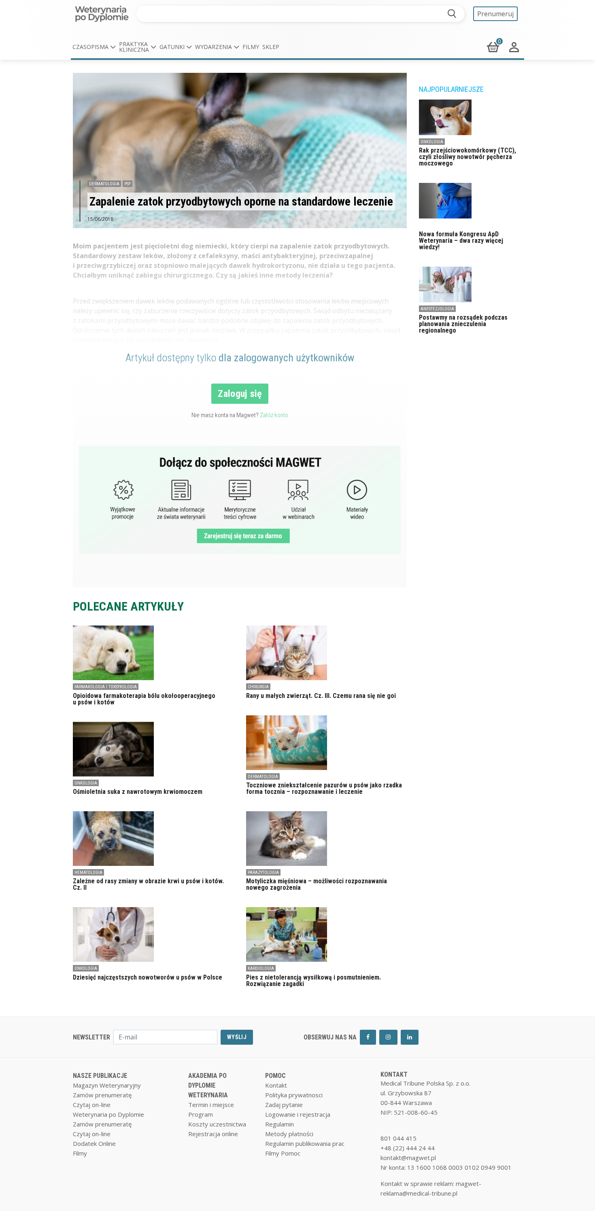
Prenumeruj (495, 13)
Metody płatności (289, 1134)
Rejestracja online (213, 1134)
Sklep (270, 47)
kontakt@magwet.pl (408, 1158)
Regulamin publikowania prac (304, 1143)
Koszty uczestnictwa (217, 1124)
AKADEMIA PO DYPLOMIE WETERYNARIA (208, 1085)
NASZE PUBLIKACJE (100, 1076)
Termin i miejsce (211, 1105)
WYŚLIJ (236, 1037)
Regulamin (279, 1124)
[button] (94, 47)
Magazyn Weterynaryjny (107, 1085)
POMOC (275, 1076)
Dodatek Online (94, 1143)
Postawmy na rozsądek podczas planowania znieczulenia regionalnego (463, 324)
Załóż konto (274, 415)
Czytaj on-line (91, 1105)
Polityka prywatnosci (294, 1095)
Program (200, 1114)
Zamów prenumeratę (102, 1095)
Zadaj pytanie (284, 1105)
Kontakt (276, 1085)
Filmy (250, 47)
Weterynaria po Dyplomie (108, 1114)
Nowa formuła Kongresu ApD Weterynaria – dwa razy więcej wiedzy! (461, 240)
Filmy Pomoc (282, 1153)
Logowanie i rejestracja (297, 1114)
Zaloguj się (240, 393)
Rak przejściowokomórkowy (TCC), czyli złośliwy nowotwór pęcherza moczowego (467, 156)
